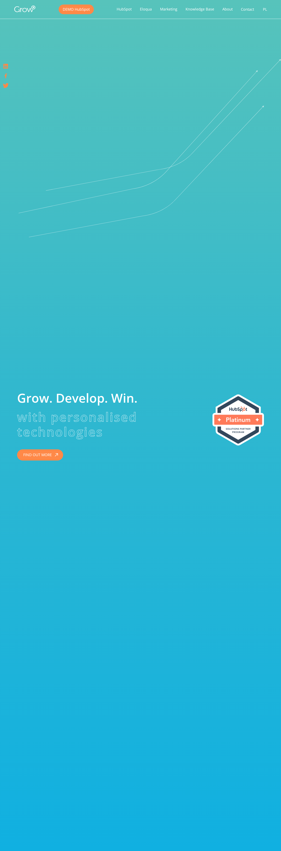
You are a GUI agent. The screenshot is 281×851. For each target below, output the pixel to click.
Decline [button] (215, 841)
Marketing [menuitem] (168, 9)
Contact (247, 9)
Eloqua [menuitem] (146, 9)
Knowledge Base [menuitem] (200, 9)
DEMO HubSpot (76, 9)
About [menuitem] (227, 9)
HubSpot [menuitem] (124, 9)
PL (265, 9)
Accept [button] (198, 841)
